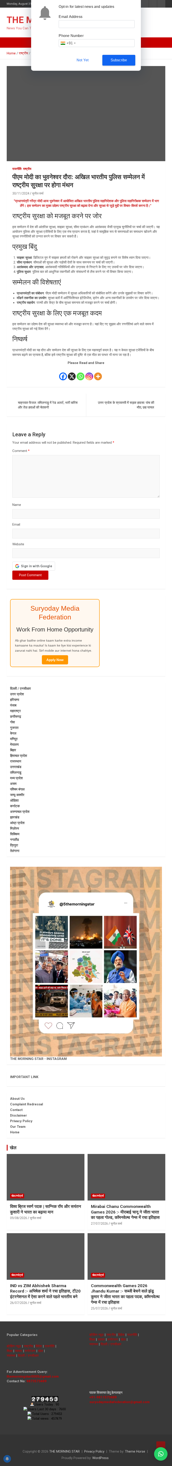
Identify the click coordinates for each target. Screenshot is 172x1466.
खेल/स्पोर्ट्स (17, 1195)
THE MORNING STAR (64, 1451)
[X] (72, 373)
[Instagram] (89, 373)
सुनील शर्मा (37, 193)
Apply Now (55, 660)
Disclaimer (18, 1115)
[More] (98, 373)
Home (14, 1132)
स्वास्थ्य (11, 1356)
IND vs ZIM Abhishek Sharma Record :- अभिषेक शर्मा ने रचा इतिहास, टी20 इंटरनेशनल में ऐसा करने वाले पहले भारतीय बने (45, 1291)
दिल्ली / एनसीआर (28, 1356)
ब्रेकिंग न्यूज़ (14, 1346)
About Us (17, 1099)
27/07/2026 (99, 1223)
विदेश (39, 1346)
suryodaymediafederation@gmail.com (119, 1402)
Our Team (18, 1127)
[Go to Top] (160, 1445)
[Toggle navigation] (12, 42)
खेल (13, 1147)
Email (16, 524)
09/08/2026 (18, 1218)
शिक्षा (9, 1351)
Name (16, 505)
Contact (16, 1110)
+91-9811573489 (103, 1397)
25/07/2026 (99, 1308)
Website (18, 544)
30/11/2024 (20, 193)
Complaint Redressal (26, 1104)
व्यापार (18, 1351)
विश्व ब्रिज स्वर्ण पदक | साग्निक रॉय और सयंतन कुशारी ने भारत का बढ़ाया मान (45, 1209)
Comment (21, 451)
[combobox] (68, 43)
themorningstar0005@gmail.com (33, 1376)
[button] (161, 1454)
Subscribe (119, 60)
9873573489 (36, 1381)
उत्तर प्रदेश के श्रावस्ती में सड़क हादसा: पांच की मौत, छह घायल (126, 405)
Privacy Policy (21, 1121)
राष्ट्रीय (27, 169)
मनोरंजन (30, 1351)
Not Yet (82, 60)
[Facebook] (63, 373)
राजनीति (17, 169)
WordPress (100, 1458)
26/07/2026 (18, 1303)
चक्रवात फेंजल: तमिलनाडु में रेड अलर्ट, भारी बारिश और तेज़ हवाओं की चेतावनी (48, 405)
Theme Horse (135, 1451)
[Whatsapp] (80, 373)
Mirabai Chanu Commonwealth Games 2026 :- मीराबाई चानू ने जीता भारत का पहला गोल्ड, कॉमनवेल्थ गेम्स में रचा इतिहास (125, 1212)
